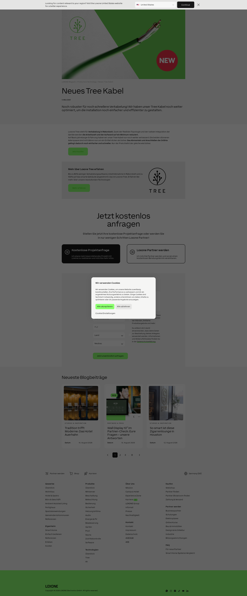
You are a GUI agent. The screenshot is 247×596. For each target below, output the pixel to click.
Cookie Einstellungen (105, 313)
